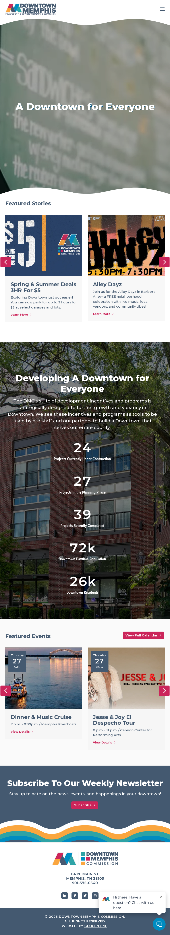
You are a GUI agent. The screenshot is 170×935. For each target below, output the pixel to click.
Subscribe (82, 805)
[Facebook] (74, 895)
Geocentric (95, 926)
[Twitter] (85, 895)
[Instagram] (95, 895)
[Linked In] (64, 895)
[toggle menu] (162, 9)
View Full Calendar (141, 635)
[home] (31, 9)
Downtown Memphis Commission (91, 917)
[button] (5, 262)
